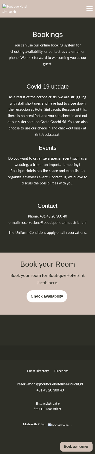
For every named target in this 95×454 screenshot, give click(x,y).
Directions (61, 371)
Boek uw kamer (76, 447)
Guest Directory (38, 371)
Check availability (47, 296)
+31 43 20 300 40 (50, 390)
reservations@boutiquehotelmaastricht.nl (49, 384)
